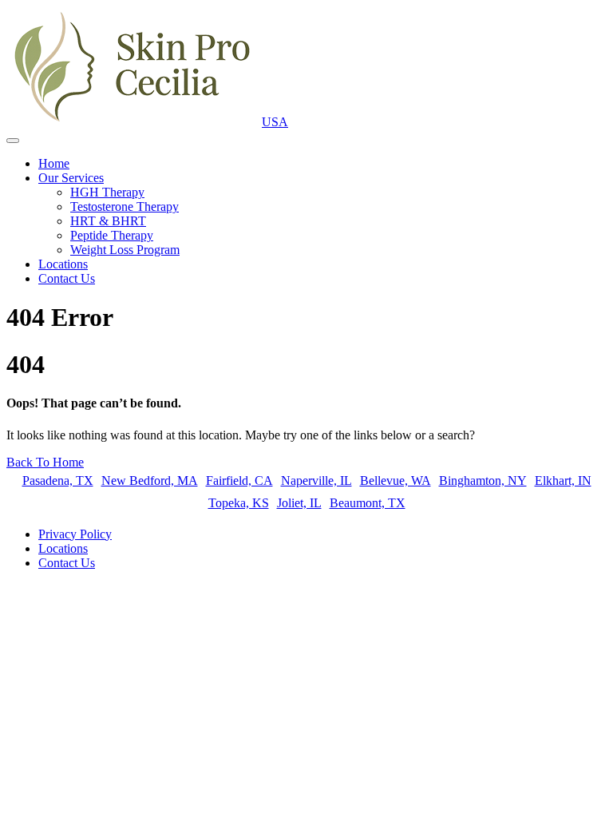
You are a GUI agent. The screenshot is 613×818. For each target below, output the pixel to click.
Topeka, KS (238, 503)
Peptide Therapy (111, 235)
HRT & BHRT (108, 221)
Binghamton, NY (483, 480)
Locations (63, 264)
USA (275, 122)
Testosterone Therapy (124, 206)
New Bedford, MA (149, 480)
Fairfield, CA (239, 480)
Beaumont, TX (367, 503)
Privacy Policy (75, 534)
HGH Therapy (107, 192)
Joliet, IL (299, 503)
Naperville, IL (316, 480)
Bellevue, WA (395, 480)
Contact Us (66, 278)
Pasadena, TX (57, 480)
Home (53, 163)
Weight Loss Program (125, 249)
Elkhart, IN (563, 480)
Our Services (71, 178)
